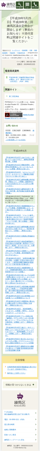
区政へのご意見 (10, 435)
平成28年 (12, 53)
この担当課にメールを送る (16, 140)
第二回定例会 (14, 96)
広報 (31, 50)
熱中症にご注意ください (16, 373)
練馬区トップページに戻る (14, 440)
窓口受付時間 (9, 424)
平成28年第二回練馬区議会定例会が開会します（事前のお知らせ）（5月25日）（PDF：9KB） (21, 79)
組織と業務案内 (10, 430)
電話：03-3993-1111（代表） (15, 419)
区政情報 (24, 50)
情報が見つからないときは (18, 385)
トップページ (16, 50)
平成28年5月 (21, 53)
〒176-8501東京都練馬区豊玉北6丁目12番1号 (17, 413)
